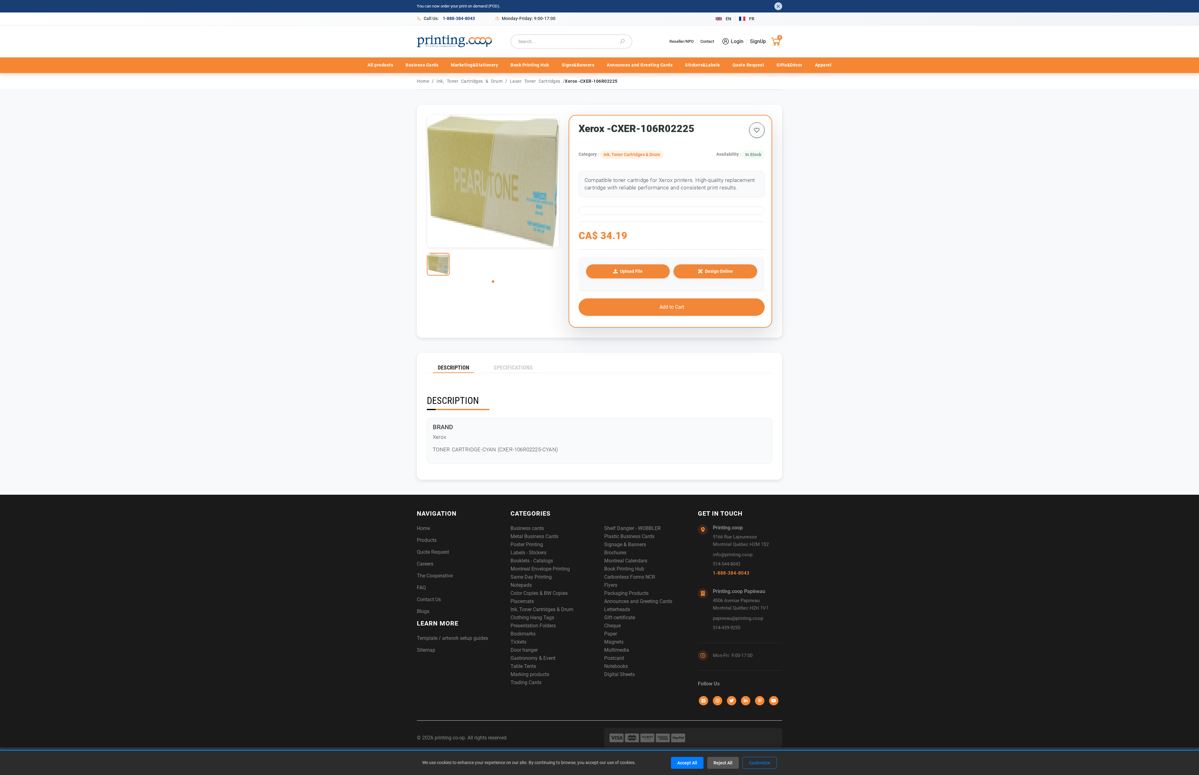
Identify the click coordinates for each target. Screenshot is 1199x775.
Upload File (631, 271)
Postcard (614, 658)
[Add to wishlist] (757, 130)
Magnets (614, 642)
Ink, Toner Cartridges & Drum (471, 81)
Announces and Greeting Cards (640, 64)
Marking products (530, 674)
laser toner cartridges (536, 81)
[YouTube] (773, 700)
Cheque (612, 626)
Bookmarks (523, 634)
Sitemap (426, 650)
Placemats (522, 601)
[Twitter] (731, 700)
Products (427, 540)
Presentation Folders (533, 626)
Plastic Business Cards (629, 536)
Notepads (521, 585)
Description (453, 367)
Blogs (423, 611)
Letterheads (617, 609)
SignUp (758, 41)
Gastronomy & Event (533, 658)
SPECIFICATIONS (513, 367)
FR (751, 18)
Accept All (687, 762)
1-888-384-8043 (731, 573)
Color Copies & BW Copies (539, 593)
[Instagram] (717, 700)
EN (728, 18)
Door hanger (524, 650)
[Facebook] (703, 700)
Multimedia (616, 650)
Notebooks (616, 666)
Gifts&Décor (789, 64)
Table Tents (523, 666)
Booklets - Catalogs (532, 561)
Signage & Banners (625, 544)
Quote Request (748, 64)
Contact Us (429, 599)
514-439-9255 (726, 627)
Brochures (615, 553)
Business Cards (422, 64)
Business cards (527, 528)
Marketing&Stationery (474, 64)
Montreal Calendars (625, 561)
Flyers (610, 585)
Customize (759, 762)
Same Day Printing (531, 577)
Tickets (518, 642)
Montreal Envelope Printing (540, 569)
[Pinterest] (759, 700)
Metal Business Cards (534, 536)
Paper (610, 634)
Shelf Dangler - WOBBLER (632, 528)
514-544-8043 (726, 564)
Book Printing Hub (530, 64)
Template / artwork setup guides (452, 638)
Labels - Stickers (528, 553)
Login (737, 41)
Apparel (823, 64)
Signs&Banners (578, 64)
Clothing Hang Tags (532, 617)
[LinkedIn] (745, 700)
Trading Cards (526, 682)
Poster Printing (527, 544)
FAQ (421, 588)
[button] (493, 281)
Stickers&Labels (702, 64)
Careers (425, 564)
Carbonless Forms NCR (629, 577)
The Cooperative (435, 576)
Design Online (719, 271)
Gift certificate (619, 617)
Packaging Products (626, 593)
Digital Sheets (619, 674)
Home (423, 81)
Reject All (723, 762)
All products (380, 64)
